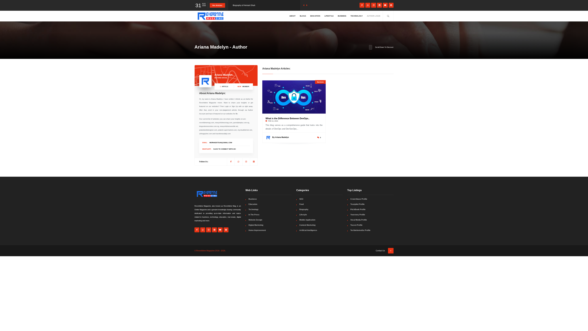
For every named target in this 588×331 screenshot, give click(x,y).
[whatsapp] (367, 5)
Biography (303, 209)
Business (342, 16)
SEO (301, 199)
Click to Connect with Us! (224, 149)
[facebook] (362, 5)
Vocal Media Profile (358, 220)
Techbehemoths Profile (360, 230)
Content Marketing (307, 225)
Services (320, 82)
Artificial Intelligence (308, 230)
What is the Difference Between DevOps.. (287, 118)
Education (315, 16)
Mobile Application (307, 220)
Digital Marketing (256, 225)
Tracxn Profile (356, 225)
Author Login (373, 16)
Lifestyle (329, 16)
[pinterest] (391, 5)
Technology (357, 16)
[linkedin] (379, 5)
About (292, 16)
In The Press (254, 215)
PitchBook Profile (358, 209)
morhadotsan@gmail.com (220, 142)
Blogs (303, 16)
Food (301, 204)
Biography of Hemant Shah (244, 5)
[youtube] (385, 5)
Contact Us (380, 251)
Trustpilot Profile (357, 204)
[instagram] (373, 5)
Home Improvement (257, 230)
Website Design (255, 220)
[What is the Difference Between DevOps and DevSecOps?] (294, 97)
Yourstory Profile (357, 215)
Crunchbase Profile (358, 199)
